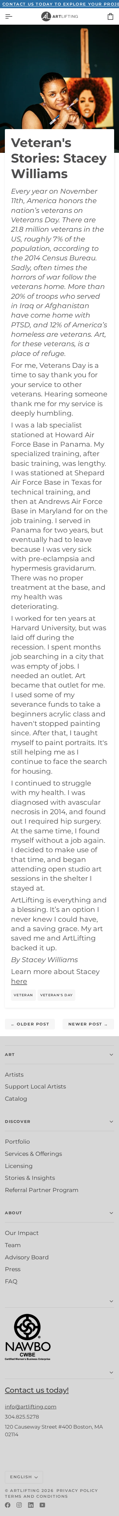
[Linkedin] (31, 1505)
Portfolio (17, 1141)
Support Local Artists (35, 1086)
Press (12, 1269)
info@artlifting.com (30, 1407)
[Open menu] (14, 16)
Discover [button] (18, 1121)
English (21, 1476)
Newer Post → (88, 1024)
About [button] (13, 1212)
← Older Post (30, 1024)
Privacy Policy (77, 1490)
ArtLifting (25, 1490)
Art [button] (10, 1054)
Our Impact (22, 1232)
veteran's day (56, 995)
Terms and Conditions (36, 1496)
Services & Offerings (33, 1153)
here (19, 981)
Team (13, 1245)
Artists (14, 1074)
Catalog (16, 1098)
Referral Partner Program (41, 1190)
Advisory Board (27, 1257)
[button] (59, 1301)
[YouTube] (42, 1505)
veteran (23, 995)
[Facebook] (7, 1505)
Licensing (19, 1166)
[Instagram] (19, 1505)
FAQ (11, 1281)
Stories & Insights (30, 1177)
